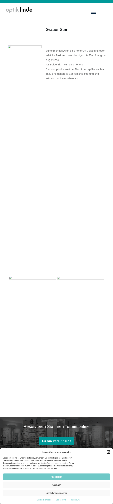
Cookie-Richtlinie (44, 500)
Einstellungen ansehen (56, 493)
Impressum (75, 500)
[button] (108, 452)
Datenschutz (61, 500)
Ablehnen (56, 485)
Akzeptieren (56, 477)
